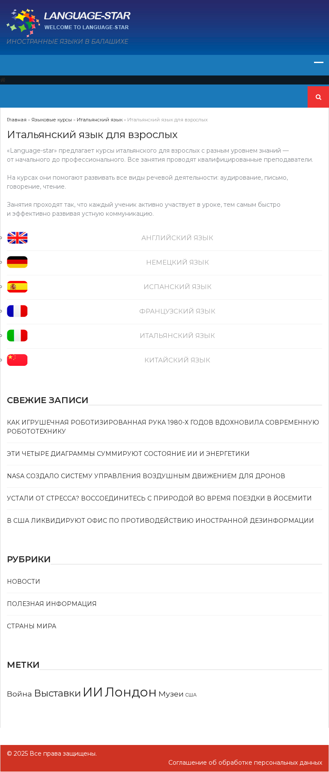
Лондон (131, 692)
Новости (23, 581)
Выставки (57, 693)
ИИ (93, 692)
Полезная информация (52, 604)
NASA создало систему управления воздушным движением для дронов (146, 476)
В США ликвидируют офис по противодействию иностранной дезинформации (160, 521)
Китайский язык (177, 360)
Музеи (171, 693)
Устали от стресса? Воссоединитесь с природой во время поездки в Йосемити (159, 498)
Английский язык (177, 238)
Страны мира (31, 626)
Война (19, 693)
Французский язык (177, 311)
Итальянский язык (177, 336)
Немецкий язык (177, 262)
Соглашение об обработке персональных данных (245, 762)
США (191, 695)
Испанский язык (178, 287)
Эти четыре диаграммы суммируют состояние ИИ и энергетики (128, 454)
